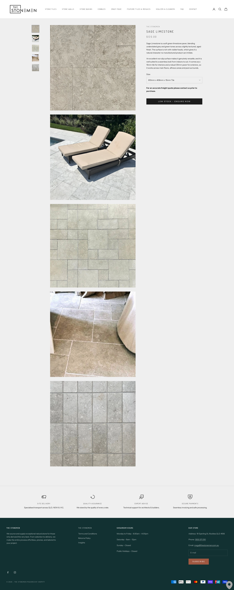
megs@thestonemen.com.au (206, 545)
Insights (81, 542)
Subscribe (198, 561)
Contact (193, 9)
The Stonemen (153, 27)
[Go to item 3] (35, 48)
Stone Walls (68, 9)
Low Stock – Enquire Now (174, 101)
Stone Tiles (51, 9)
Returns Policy (84, 538)
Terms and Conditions (87, 533)
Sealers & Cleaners (165, 9)
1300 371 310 (200, 539)
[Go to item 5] (35, 67)
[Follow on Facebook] (7, 572)
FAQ (182, 9)
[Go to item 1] (35, 29)
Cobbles (102, 9)
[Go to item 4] (35, 58)
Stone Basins (86, 9)
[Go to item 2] (35, 38)
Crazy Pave (116, 9)
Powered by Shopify (36, 582)
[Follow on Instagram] (15, 572)
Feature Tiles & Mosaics (139, 9)
